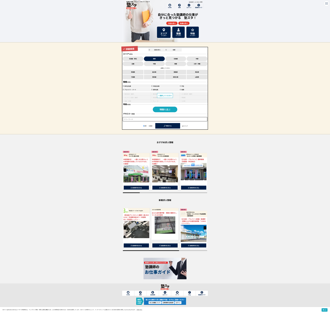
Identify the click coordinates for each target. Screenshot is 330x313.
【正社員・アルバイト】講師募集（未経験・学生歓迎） (192, 160)
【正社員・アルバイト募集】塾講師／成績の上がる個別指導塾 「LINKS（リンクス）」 (193, 221)
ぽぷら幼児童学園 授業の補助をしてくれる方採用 (164, 214)
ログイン (178, 302)
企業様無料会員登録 (168, 302)
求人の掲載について (155, 302)
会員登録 (191, 2)
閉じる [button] (324, 310)
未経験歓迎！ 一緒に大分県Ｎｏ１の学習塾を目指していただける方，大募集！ (135, 161)
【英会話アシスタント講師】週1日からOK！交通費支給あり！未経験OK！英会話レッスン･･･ (136, 217)
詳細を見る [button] (139, 309)
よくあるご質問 (198, 2)
